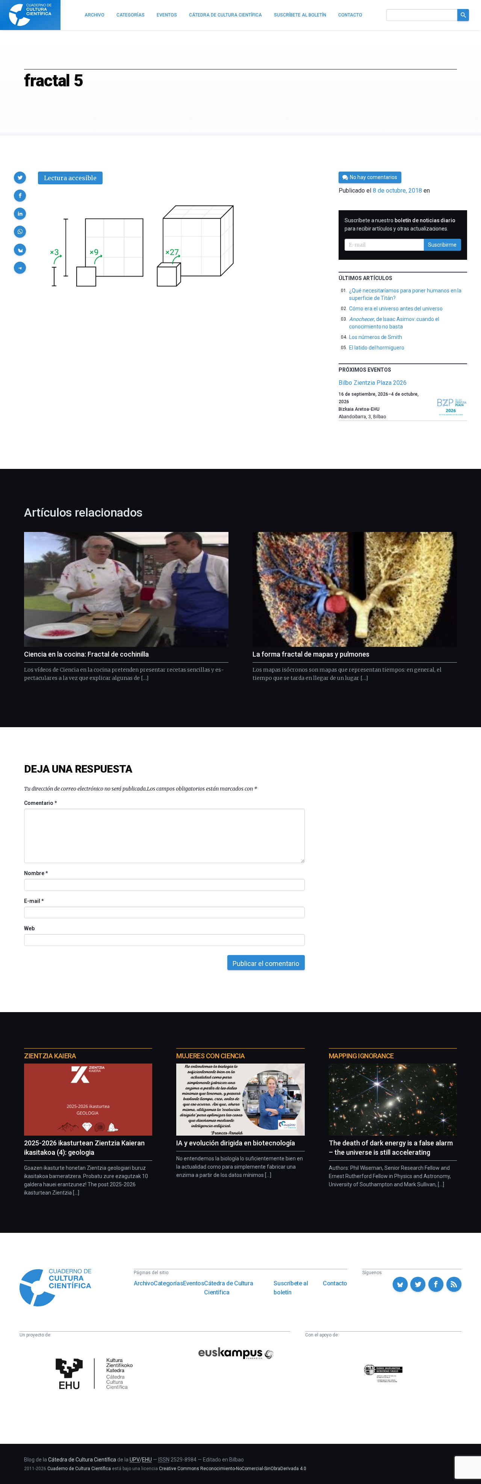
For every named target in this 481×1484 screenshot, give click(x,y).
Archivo (144, 1283)
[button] (20, 178)
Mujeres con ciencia (210, 1056)
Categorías (168, 1283)
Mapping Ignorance (361, 1056)
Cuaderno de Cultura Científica (79, 1468)
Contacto (335, 1283)
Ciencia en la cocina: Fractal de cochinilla (86, 654)
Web (29, 928)
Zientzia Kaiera (50, 1056)
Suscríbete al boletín (291, 1288)
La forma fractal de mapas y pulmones (311, 654)
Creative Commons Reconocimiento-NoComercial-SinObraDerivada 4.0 (232, 1468)
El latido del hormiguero (376, 348)
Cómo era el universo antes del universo (395, 309)
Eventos (193, 1283)
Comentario (40, 803)
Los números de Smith (375, 337)
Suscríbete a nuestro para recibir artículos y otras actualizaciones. (400, 224)
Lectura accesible (70, 178)
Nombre (35, 873)
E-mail (33, 901)
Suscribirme (442, 245)
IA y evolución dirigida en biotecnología (235, 1143)
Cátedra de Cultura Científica (228, 1288)
